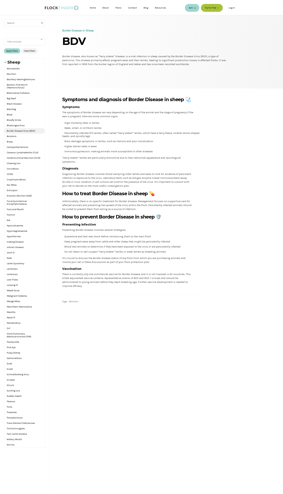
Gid (8, 220)
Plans (118, 7)
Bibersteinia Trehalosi (18, 93)
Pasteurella (13, 342)
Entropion (12, 190)
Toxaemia (12, 412)
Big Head (11, 98)
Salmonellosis (14, 358)
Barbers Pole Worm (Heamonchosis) (17, 86)
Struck (10, 385)
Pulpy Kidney (13, 352)
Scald (10, 369)
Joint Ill (10, 252)
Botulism (11, 136)
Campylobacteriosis (17, 147)
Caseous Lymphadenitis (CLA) (22, 152)
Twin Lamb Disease (17, 434)
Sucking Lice (13, 390)
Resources (160, 7)
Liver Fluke (12, 279)
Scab (9, 363)
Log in (232, 7)
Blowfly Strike (14, 120)
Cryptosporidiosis (16, 179)
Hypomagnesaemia (17, 231)
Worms (11, 444)
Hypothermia (14, 236)
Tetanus (11, 401)
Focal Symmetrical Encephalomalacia (17, 202)
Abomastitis (13, 68)
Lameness (12, 268)
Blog (145, 7)
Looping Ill (12, 285)
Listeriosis (12, 274)
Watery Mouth (14, 439)
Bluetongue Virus (16, 125)
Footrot (11, 214)
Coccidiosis (13, 168)
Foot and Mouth (15, 209)
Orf (8, 328)
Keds (9, 258)
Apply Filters (12, 51)
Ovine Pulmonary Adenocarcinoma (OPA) (19, 335)
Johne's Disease (15, 247)
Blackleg (11, 109)
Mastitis (11, 312)
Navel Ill (11, 317)
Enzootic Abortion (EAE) (19, 195)
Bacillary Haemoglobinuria (21, 79)
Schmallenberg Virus (18, 374)
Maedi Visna (13, 290)
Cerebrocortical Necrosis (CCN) (23, 158)
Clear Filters (29, 51)
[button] (24, 62)
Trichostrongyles (16, 428)
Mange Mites (13, 301)
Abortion (11, 74)
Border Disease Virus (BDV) (21, 130)
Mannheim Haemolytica (19, 306)
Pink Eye (11, 347)
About (105, 7)
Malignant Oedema (17, 296)
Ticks (9, 406)
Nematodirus (14, 323)
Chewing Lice (13, 163)
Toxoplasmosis (15, 417)
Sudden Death (14, 396)
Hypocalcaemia (15, 225)
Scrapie (11, 379)
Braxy (10, 141)
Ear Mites (12, 185)
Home (93, 7)
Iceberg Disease (15, 241)
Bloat (9, 114)
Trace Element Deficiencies (21, 423)
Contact (132, 7)
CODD (10, 174)
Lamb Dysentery (15, 263)
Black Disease (14, 103)
